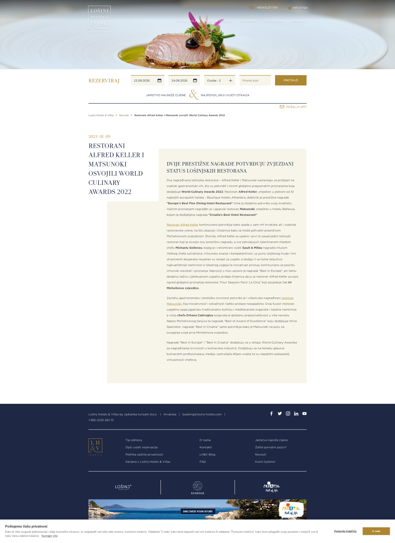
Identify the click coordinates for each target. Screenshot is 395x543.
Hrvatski (300, 7)
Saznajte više (49, 535)
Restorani (248, 21)
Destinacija (274, 21)
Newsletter (267, 7)
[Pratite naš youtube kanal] (304, 414)
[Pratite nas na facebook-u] (272, 414)
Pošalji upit (296, 107)
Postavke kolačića (345, 531)
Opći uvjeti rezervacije (141, 447)
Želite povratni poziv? (271, 447)
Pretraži (290, 80)
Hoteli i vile (187, 21)
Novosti (124, 115)
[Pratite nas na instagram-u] (288, 414)
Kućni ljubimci (265, 461)
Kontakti (299, 21)
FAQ (203, 461)
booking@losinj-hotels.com (202, 414)
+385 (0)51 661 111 (101, 420)
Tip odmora (133, 440)
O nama (205, 440)
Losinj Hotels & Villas (101, 115)
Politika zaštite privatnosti (144, 454)
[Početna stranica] (99, 20)
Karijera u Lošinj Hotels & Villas (147, 461)
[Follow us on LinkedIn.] (296, 414)
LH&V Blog (207, 454)
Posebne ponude (218, 21)
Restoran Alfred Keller (182, 224)
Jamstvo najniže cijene (166, 95)
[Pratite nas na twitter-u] (280, 414)
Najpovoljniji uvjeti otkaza (225, 95)
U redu (376, 531)
